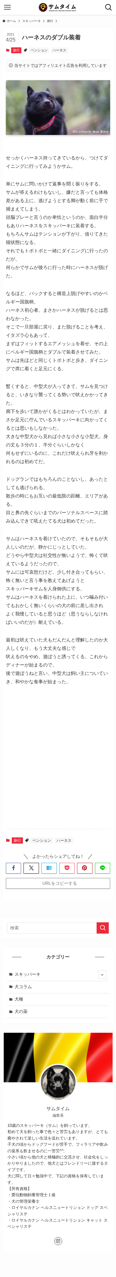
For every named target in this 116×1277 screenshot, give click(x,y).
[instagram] (58, 1241)
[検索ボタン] (108, 7)
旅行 (16, 50)
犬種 (19, 999)
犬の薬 (21, 1011)
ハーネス (59, 50)
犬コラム (23, 986)
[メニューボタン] (7, 7)
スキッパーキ (28, 974)
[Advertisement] (58, 762)
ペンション (39, 50)
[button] (13, 868)
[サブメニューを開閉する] (102, 975)
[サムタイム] (58, 7)
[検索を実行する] (103, 928)
